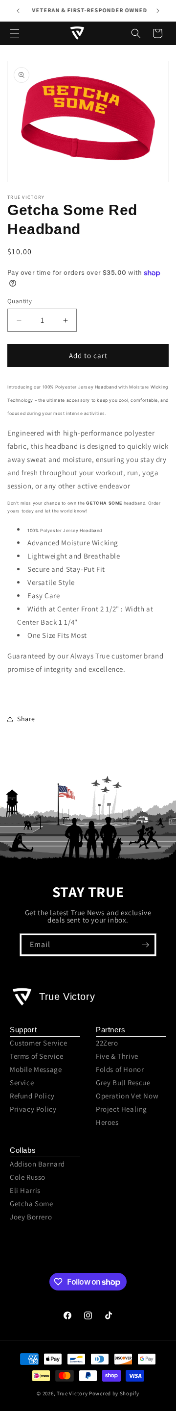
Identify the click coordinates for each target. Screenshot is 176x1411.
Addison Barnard (37, 1163)
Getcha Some (31, 1203)
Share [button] (26, 718)
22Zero (107, 1042)
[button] (14, 33)
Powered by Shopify (114, 1393)
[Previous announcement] (18, 11)
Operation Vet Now (127, 1095)
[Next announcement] (158, 11)
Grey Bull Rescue (123, 1082)
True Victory (72, 1393)
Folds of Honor (120, 1069)
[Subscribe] (145, 944)
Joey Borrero (31, 1216)
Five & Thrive (117, 1056)
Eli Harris (25, 1190)
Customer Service (38, 1042)
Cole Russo (27, 1177)
